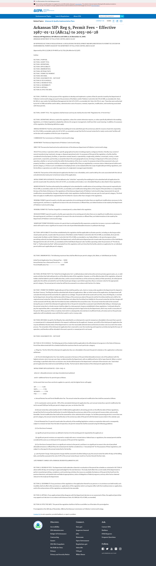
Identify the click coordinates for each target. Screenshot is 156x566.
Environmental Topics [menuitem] (43, 16)
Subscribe (79, 548)
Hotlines (105, 530)
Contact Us (100, 21)
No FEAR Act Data (56, 548)
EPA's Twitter (107, 549)
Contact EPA (106, 527)
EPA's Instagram (120, 549)
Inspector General (82, 530)
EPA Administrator (57, 530)
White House (80, 554)
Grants (52, 541)
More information (95, 5)
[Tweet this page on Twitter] (117, 21)
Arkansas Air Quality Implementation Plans (60, 21)
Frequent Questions (109, 537)
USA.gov (79, 551)
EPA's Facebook (103, 549)
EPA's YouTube (111, 549)
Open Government (82, 541)
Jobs (77, 534)
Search (122, 16)
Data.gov (79, 527)
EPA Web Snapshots (57, 544)
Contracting (54, 537)
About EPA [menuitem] (77, 16)
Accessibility (54, 527)
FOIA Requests (107, 534)
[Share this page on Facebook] (113, 21)
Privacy (53, 551)
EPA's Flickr (116, 549)
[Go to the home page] (38, 10)
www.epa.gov (78, 4)
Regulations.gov (81, 544)
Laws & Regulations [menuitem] (62, 16)
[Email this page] (121, 21)
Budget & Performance (58, 534)
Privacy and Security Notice (60, 554)
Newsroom (80, 537)
